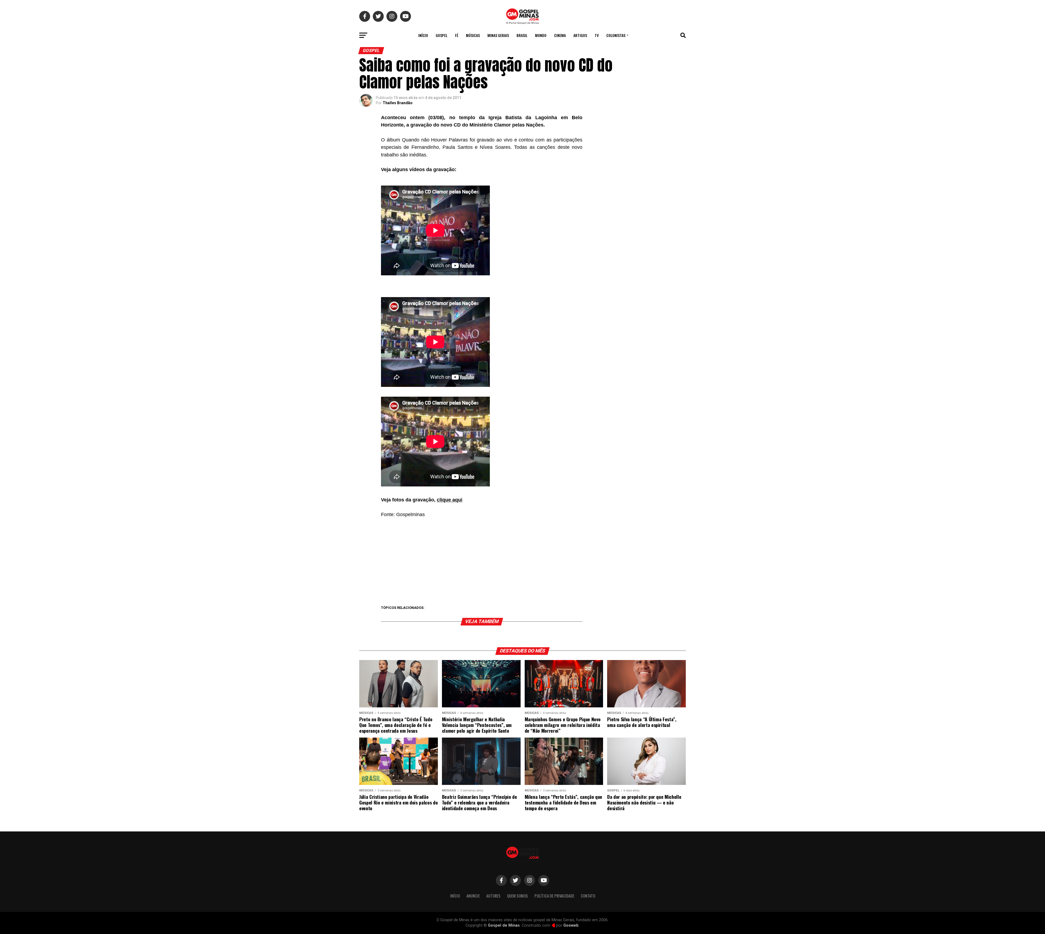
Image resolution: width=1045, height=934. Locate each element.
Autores (493, 896)
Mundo (540, 35)
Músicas (473, 35)
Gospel (441, 35)
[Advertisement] (481, 562)
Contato (588, 896)
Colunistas (615, 35)
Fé (456, 35)
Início (423, 35)
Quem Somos (517, 896)
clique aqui (449, 500)
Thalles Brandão (398, 103)
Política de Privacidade (554, 896)
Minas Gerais (498, 35)
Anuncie (473, 896)
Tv (597, 35)
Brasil (522, 35)
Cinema (560, 35)
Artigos (580, 35)
